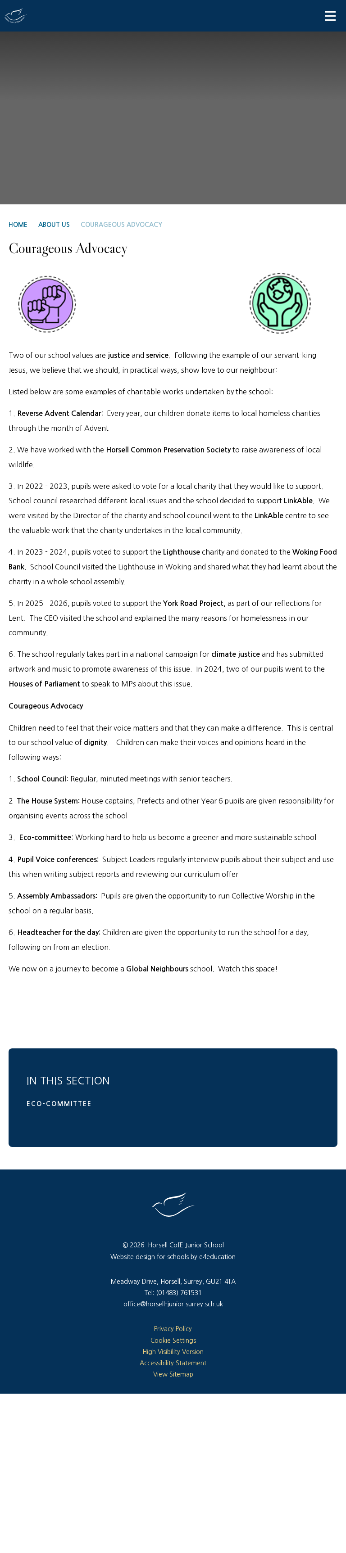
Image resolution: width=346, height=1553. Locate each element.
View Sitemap (173, 1374)
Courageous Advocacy (121, 224)
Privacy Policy (173, 1329)
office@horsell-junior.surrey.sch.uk (173, 1304)
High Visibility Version (173, 1352)
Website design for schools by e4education (173, 1257)
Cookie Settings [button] (173, 1340)
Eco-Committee (59, 1104)
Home (18, 224)
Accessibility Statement (173, 1363)
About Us (54, 224)
